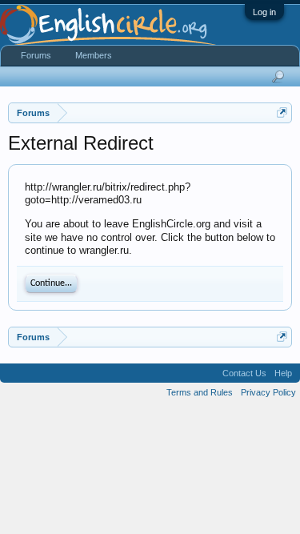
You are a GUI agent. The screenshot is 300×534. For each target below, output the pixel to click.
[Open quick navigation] (282, 112)
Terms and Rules (199, 392)
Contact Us (244, 373)
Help (283, 373)
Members (93, 55)
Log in (264, 12)
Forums (36, 55)
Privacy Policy (268, 392)
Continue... (51, 283)
